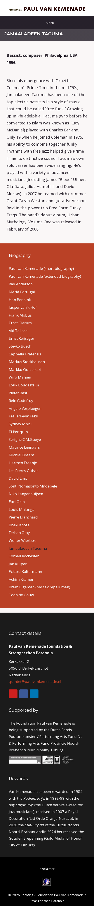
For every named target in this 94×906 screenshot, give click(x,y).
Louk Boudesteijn (24, 385)
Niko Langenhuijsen (26, 493)
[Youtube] (13, 693)
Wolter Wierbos (22, 540)
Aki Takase (18, 330)
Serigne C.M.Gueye (25, 439)
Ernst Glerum (20, 322)
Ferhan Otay (19, 532)
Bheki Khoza (19, 524)
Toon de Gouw (21, 594)
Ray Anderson (21, 283)
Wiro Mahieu (20, 377)
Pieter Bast (18, 392)
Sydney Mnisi (20, 423)
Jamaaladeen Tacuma (28, 548)
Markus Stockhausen (27, 361)
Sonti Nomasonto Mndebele (33, 486)
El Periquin (18, 431)
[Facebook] (23, 693)
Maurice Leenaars (24, 447)
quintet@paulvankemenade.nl (35, 681)
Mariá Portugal (22, 291)
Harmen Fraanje (23, 462)
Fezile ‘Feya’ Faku (23, 416)
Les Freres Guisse (23, 470)
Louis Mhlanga (22, 509)
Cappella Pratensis (25, 354)
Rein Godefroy (21, 400)
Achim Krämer (21, 579)
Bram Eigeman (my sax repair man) (39, 586)
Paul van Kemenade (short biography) (41, 268)
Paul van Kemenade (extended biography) (45, 276)
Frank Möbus (20, 315)
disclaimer (47, 868)
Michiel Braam (21, 454)
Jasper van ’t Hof (23, 307)
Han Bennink (20, 299)
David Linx (18, 478)
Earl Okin (17, 501)
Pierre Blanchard (23, 517)
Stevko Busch (20, 346)
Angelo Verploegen (25, 408)
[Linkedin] (34, 693)
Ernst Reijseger (21, 338)
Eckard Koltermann (25, 571)
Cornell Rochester (24, 555)
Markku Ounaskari (25, 369)
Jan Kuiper (18, 563)
